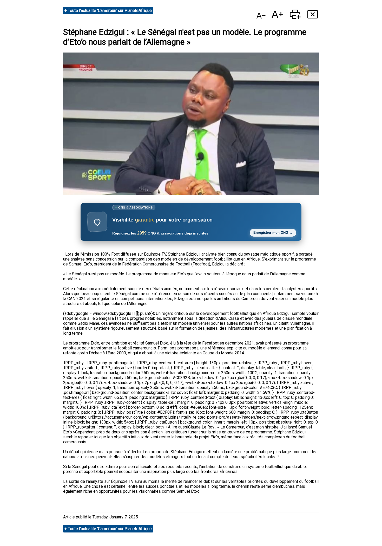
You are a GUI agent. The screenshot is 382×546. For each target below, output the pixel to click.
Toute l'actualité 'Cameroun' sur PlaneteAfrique (110, 10)
